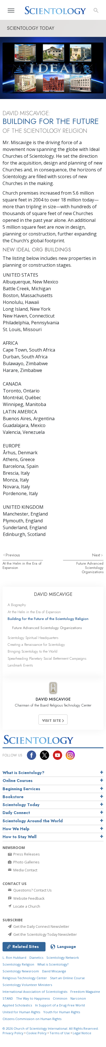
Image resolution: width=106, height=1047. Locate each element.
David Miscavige (54, 971)
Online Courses (18, 780)
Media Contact (24, 869)
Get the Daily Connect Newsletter (40, 926)
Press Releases (26, 854)
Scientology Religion (18, 964)
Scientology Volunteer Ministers (27, 985)
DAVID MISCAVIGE (53, 594)
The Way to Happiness (33, 998)
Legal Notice (82, 1033)
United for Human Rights (21, 1012)
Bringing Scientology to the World (32, 651)
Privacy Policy (13, 1033)
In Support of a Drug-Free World (60, 1005)
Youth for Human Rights (61, 1012)
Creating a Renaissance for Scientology (36, 644)
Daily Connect (16, 812)
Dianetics (36, 957)
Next (96, 555)
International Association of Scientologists (35, 991)
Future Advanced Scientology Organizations (89, 568)
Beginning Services (21, 789)
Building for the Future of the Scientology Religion (48, 618)
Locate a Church (26, 906)
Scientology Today (21, 805)
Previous (13, 555)
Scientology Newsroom (21, 971)
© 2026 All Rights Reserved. (51, 1028)
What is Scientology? (23, 772)
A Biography (17, 604)
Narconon (78, 998)
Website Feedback (28, 898)
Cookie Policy (36, 1033)
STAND (8, 998)
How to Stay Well (19, 837)
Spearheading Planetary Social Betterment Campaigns (47, 658)
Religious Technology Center (25, 978)
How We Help (16, 829)
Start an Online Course (67, 978)
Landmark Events (20, 665)
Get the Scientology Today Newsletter (44, 934)
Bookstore (13, 797)
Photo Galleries (26, 862)
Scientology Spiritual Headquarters (33, 637)
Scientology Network (62, 957)
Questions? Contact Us (32, 890)
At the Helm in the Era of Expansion (22, 565)
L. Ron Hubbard (14, 957)
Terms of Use (59, 1033)
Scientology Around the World (33, 821)
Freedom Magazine (85, 991)
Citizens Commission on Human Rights (32, 1019)
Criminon (60, 998)
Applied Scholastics (17, 1005)
